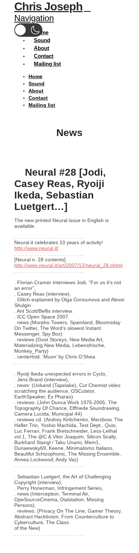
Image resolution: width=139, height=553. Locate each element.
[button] (28, 30)
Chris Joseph (48, 6)
